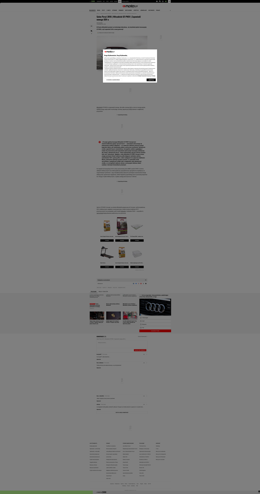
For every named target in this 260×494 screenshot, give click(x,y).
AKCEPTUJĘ (151, 79)
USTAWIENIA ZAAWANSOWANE (113, 79)
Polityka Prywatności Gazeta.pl (144, 75)
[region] (130, 66)
